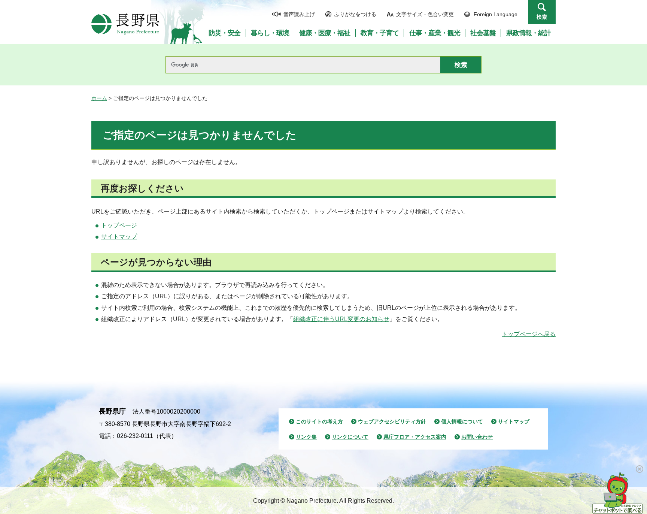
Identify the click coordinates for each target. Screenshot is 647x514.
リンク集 (306, 437)
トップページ (119, 225)
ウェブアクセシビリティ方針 (392, 421)
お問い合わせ (477, 437)
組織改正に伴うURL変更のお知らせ (341, 319)
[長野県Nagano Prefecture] (125, 23)
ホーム (99, 98)
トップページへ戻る (529, 334)
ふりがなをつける (355, 14)
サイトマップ (119, 236)
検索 (542, 17)
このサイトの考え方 (319, 421)
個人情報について (462, 421)
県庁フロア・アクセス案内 (414, 437)
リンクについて (350, 437)
